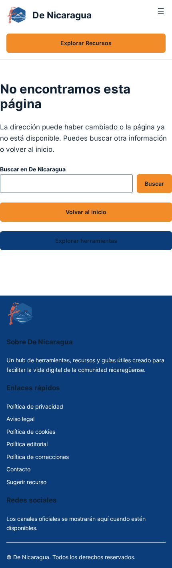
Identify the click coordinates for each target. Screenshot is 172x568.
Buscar (154, 183)
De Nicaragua (62, 15)
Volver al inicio (86, 212)
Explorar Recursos (86, 43)
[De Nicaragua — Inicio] (17, 15)
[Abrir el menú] (161, 15)
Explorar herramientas (86, 240)
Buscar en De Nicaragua (33, 169)
